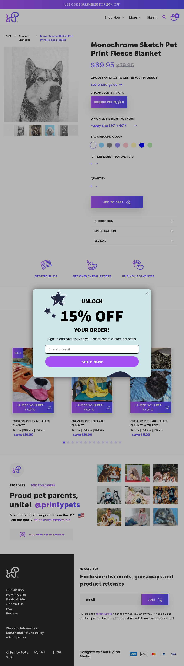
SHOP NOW (92, 362)
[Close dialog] (147, 293)
